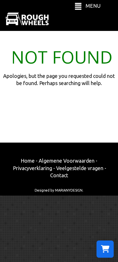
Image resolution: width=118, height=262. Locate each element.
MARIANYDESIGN (68, 190)
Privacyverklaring (32, 168)
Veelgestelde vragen (79, 168)
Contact (59, 175)
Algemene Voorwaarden (67, 160)
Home (28, 160)
